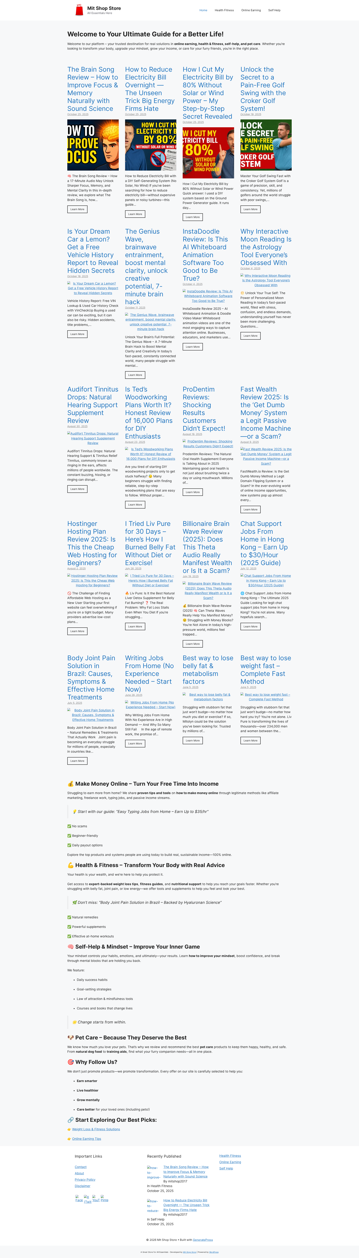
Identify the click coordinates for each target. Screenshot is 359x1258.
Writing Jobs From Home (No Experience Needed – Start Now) (149, 673)
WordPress (214, 1252)
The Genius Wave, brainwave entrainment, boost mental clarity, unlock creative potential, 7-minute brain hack (146, 266)
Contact (81, 1167)
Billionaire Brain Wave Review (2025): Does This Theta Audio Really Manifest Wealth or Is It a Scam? (207, 547)
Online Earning (251, 10)
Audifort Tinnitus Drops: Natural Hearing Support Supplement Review (92, 404)
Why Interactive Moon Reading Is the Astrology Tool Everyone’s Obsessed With (266, 246)
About (79, 1173)
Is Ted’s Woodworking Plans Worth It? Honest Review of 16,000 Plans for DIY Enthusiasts (149, 412)
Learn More (77, 209)
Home (203, 10)
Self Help (274, 10)
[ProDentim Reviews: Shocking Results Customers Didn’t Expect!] (208, 446)
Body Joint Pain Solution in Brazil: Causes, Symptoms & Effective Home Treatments (91, 677)
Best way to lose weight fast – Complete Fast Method (265, 669)
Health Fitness (224, 10)
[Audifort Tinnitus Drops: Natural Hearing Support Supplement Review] (93, 443)
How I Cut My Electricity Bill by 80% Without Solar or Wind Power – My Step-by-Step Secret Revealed (208, 92)
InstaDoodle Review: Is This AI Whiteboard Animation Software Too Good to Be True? (205, 254)
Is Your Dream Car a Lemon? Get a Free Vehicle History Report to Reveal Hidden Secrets (92, 250)
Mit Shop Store (104, 8)
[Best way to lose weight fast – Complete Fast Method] (266, 699)
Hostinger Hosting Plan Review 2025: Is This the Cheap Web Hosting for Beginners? (92, 543)
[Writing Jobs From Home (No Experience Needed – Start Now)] (151, 707)
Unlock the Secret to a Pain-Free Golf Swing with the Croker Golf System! (263, 88)
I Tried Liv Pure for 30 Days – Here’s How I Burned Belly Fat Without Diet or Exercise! (150, 543)
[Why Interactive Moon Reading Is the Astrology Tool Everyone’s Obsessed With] (266, 285)
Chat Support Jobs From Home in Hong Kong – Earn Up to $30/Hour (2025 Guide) (264, 543)
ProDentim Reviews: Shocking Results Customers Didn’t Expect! (204, 408)
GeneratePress (203, 1240)
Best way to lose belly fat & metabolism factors (208, 669)
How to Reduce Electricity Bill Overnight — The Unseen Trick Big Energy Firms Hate (150, 88)
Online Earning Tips (86, 1139)
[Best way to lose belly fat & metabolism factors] (208, 699)
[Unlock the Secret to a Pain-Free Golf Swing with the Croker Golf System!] (266, 168)
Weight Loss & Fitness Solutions (96, 1129)
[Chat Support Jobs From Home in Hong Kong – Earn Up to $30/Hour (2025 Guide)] (266, 585)
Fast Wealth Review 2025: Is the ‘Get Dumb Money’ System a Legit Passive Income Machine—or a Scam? (265, 412)
